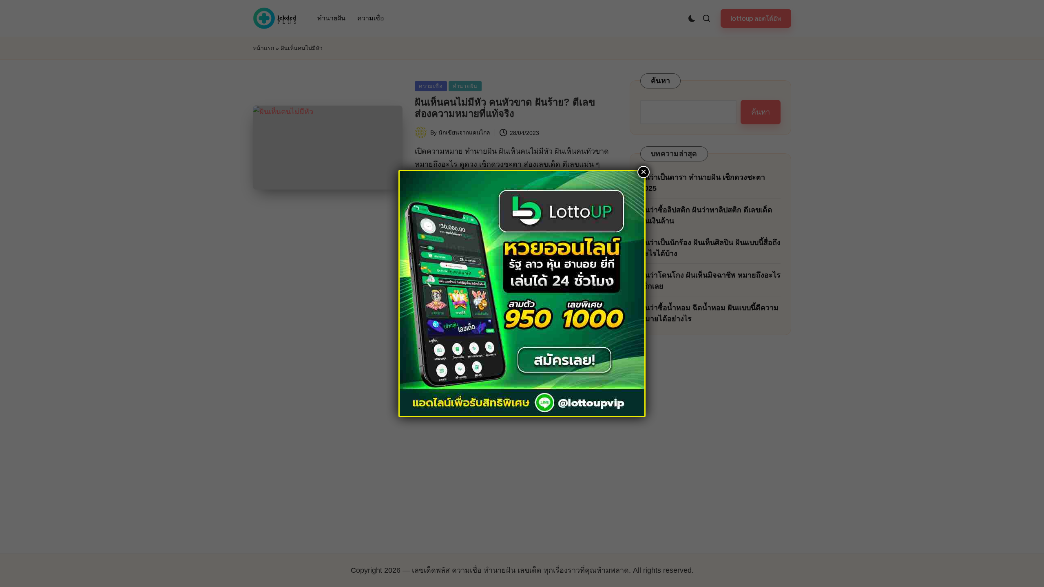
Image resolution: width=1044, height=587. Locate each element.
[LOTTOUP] (522, 292)
